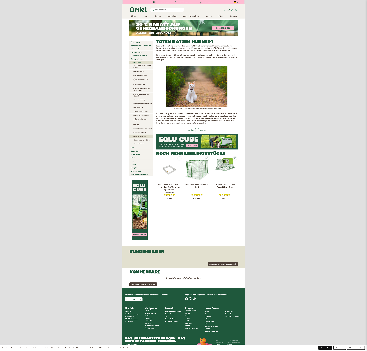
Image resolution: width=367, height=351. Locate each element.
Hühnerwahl (135, 49)
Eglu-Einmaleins (136, 52)
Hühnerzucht (209, 321)
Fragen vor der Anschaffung (141, 45)
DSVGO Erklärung (131, 319)
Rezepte (134, 168)
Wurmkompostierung (232, 316)
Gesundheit (135, 151)
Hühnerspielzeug (139, 100)
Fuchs (133, 158)
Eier (132, 148)
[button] (223, 308)
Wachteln (228, 314)
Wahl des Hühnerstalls (139, 55)
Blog (166, 316)
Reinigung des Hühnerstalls (142, 103)
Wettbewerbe (136, 171)
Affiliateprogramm (171, 321)
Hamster (208, 316)
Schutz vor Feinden (139, 132)
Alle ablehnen (339, 348)
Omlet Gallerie (170, 319)
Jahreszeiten (135, 154)
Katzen (187, 325)
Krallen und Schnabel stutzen (140, 120)
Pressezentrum (130, 316)
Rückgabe (148, 321)
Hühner (187, 318)
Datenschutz (219, 342)
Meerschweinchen (191, 328)
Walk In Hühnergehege (166, 118)
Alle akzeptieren (325, 348)
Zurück (191, 130)
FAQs (147, 316)
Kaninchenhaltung (211, 326)
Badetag (136, 124)
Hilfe (132, 161)
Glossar (133, 164)
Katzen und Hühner (139, 136)
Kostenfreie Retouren (163, 2)
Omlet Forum (169, 314)
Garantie (148, 323)
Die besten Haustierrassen (191, 309)
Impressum (129, 321)
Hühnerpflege (136, 62)
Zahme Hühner (138, 107)
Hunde (187, 321)
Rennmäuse (229, 311)
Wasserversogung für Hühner (140, 80)
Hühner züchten (138, 144)
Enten (187, 316)
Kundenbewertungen (132, 314)
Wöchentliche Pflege (140, 75)
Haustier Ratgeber (212, 308)
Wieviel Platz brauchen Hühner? (141, 95)
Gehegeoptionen (137, 59)
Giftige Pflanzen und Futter (142, 128)
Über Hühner (135, 42)
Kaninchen (188, 323)
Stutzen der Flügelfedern (141, 115)
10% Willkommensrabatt (185, 2)
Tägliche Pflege (138, 71)
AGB (217, 340)
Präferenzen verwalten (356, 348)
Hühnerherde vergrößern (141, 140)
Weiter (203, 130)
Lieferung (148, 318)
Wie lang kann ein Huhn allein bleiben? (141, 89)
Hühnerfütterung (139, 84)
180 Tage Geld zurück (208, 2)
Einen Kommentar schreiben (143, 284)
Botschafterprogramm (173, 311)
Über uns (128, 311)
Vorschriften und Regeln (139, 174)
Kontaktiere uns (150, 313)
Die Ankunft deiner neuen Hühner (142, 66)
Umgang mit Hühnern (140, 111)
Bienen (187, 313)
